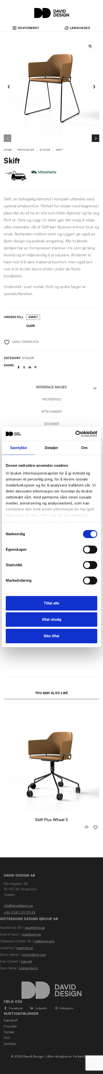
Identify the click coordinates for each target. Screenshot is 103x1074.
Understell (14, 317)
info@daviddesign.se (18, 906)
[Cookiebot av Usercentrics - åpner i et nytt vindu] (75, 434)
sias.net (26, 961)
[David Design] (51, 15)
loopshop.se (24, 948)
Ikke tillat (51, 636)
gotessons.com (44, 941)
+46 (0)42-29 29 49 (20, 912)
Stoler (45, 149)
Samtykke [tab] (18, 448)
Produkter (25, 149)
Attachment (51, 412)
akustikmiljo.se (35, 928)
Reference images (51, 387)
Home (8, 149)
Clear (30, 325)
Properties (51, 399)
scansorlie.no (28, 968)
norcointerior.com (34, 955)
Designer (51, 424)
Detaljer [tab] (51, 448)
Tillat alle (51, 603)
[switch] (90, 549)
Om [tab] (84, 448)
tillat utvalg (51, 619)
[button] (90, 46)
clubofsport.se (31, 934)
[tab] (51, 387)
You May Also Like (51, 693)
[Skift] (18, 367)
